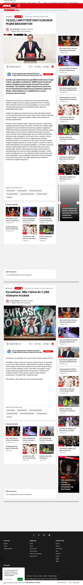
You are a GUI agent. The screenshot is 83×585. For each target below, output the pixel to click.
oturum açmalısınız (26, 275)
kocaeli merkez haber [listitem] (36, 190)
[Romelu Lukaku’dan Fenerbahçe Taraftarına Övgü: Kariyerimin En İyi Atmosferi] (46, 233)
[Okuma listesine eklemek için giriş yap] (52, 66)
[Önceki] (59, 202)
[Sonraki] (78, 202)
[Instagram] (44, 535)
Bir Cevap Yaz (11, 272)
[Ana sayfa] (5, 10)
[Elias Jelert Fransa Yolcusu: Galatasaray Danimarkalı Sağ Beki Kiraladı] (13, 215)
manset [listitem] (9, 197)
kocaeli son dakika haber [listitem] (27, 194)
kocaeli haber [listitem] (11, 190)
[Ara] (7, 14)
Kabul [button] (20, 579)
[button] (11, 14)
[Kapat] (2, 559)
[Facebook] (34, 535)
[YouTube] (49, 535)
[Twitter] (39, 535)
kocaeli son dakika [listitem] (12, 194)
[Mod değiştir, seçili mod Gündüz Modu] (3, 14)
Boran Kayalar (15, 29)
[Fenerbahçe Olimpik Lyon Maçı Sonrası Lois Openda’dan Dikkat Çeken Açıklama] (68, 173)
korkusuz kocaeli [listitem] (42, 194)
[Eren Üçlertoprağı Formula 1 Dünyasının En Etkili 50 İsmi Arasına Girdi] (46, 215)
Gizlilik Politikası (8, 579)
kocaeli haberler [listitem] (22, 190)
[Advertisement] (36, 173)
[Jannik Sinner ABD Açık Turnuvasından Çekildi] (30, 233)
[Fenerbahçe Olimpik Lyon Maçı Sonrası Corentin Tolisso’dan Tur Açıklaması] (68, 153)
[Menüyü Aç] (18, 5)
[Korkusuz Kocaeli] (8, 5)
